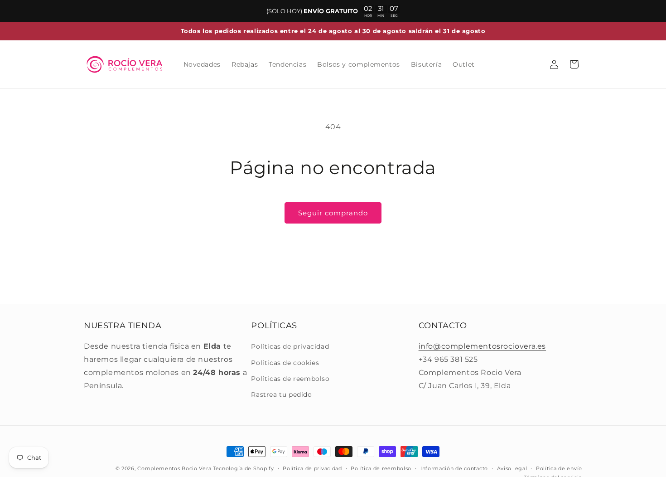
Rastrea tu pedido (281, 394)
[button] (574, 64)
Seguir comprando (333, 213)
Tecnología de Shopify (243, 468)
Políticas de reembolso (290, 379)
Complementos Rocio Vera (174, 468)
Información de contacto (454, 468)
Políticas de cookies (285, 363)
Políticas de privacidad (290, 346)
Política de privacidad (312, 468)
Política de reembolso (381, 468)
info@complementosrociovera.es (482, 346)
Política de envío (559, 468)
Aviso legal (512, 468)
